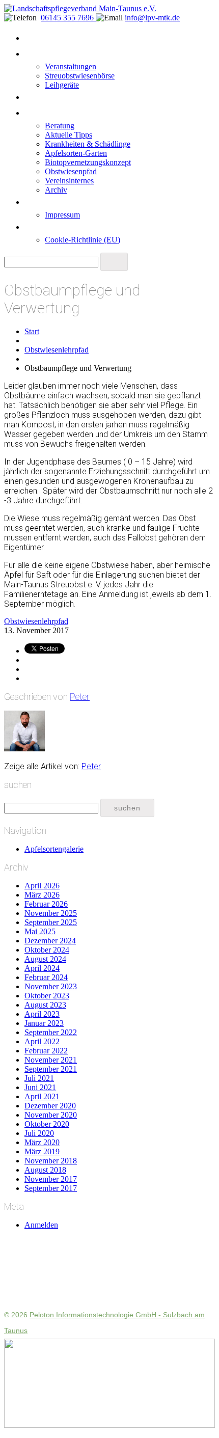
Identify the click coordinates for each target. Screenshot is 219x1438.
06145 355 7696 (68, 17)
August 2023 (45, 1004)
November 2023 (50, 986)
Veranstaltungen (70, 66)
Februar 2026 (46, 904)
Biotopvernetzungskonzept (88, 162)
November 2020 (50, 1114)
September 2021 (50, 1069)
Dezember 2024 (50, 940)
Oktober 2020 (46, 1124)
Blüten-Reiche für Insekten (69, 97)
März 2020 (42, 1142)
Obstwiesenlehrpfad (56, 349)
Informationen (48, 113)
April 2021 (42, 1096)
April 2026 (42, 885)
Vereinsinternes (69, 180)
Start (33, 38)
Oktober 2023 (46, 995)
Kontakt (37, 202)
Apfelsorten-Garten (76, 153)
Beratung (59, 125)
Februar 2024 (46, 977)
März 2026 (42, 894)
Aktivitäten (42, 54)
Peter (80, 696)
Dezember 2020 (50, 1105)
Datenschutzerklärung (61, 227)
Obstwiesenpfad (71, 171)
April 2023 (42, 1014)
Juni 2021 (40, 1087)
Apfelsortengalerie (54, 849)
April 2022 (42, 1041)
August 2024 (45, 959)
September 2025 (50, 922)
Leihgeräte (62, 84)
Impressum (62, 214)
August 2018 (45, 1169)
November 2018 (50, 1160)
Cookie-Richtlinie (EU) (82, 239)
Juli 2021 (39, 1078)
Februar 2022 (46, 1050)
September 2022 (50, 1032)
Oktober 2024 (46, 949)
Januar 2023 (44, 1023)
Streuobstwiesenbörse (80, 75)
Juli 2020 (39, 1133)
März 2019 (42, 1151)
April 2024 (42, 968)
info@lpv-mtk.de (152, 17)
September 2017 (50, 1188)
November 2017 (50, 1179)
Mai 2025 (40, 931)
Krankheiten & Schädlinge (87, 144)
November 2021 (50, 1059)
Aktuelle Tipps (68, 134)
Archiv (56, 189)
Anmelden (41, 1224)
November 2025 (50, 913)
